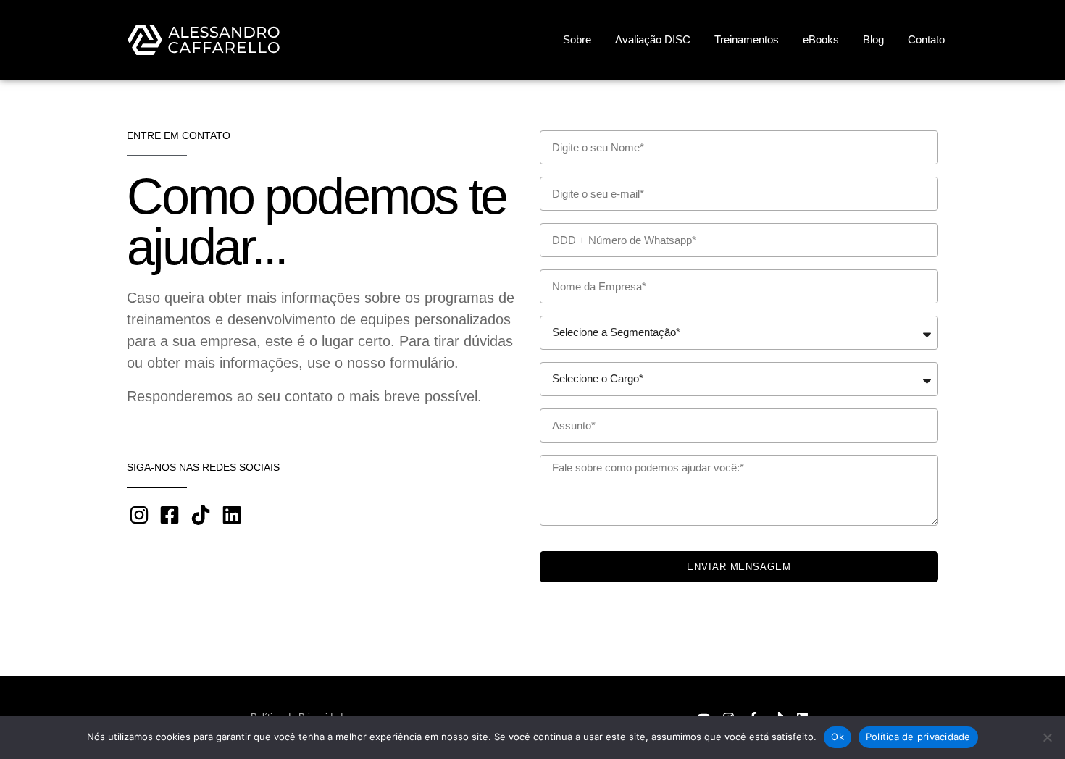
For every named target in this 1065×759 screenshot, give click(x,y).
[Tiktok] (200, 515)
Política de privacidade (918, 736)
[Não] (1047, 737)
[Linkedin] (232, 515)
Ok (837, 736)
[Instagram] (139, 515)
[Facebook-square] (170, 515)
